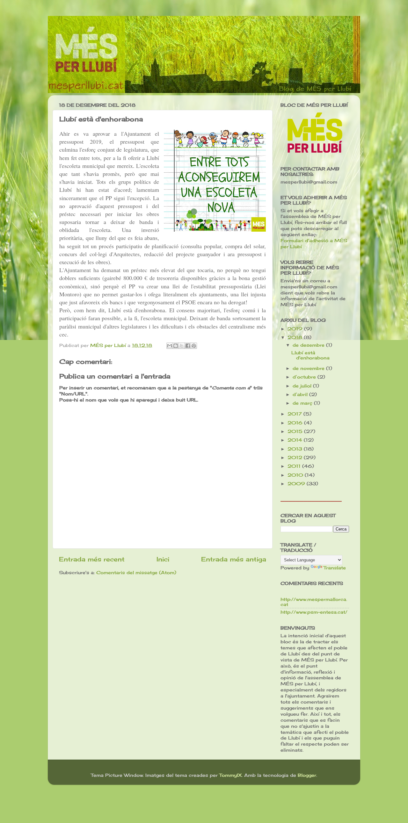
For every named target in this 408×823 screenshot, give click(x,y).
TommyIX (230, 775)
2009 (297, 483)
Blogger (307, 775)
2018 (296, 337)
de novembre (309, 368)
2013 (296, 448)
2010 (296, 475)
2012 (296, 457)
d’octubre (305, 376)
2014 (296, 440)
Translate (335, 567)
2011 (295, 466)
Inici (163, 559)
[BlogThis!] (175, 346)
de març (303, 403)
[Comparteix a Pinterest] (194, 346)
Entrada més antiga (233, 559)
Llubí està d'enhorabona (310, 355)
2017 (295, 413)
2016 (296, 422)
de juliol (303, 385)
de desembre (309, 345)
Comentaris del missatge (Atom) (136, 572)
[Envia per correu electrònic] (169, 346)
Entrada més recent (92, 559)
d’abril (301, 394)
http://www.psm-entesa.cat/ (313, 612)
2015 (296, 431)
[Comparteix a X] (181, 346)
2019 (296, 328)
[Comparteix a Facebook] (188, 346)
